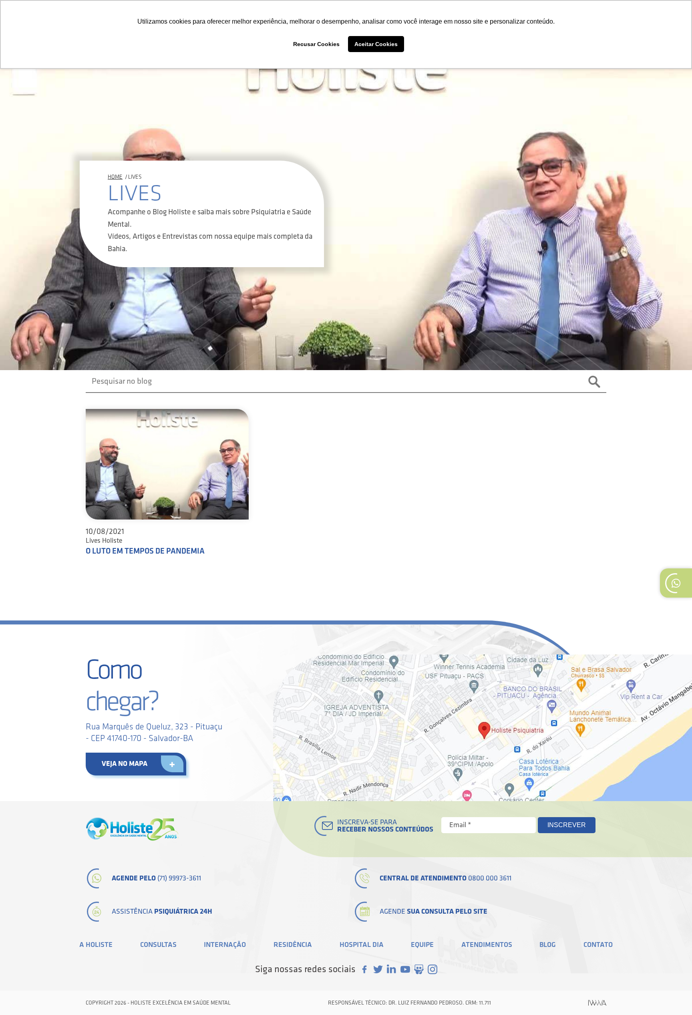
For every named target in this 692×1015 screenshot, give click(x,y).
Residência (293, 944)
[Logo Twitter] (378, 969)
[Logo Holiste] (132, 829)
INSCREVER (566, 825)
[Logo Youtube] (405, 969)
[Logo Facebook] (364, 969)
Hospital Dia (362, 944)
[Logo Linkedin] (391, 969)
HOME (115, 176)
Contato (598, 944)
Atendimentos (486, 944)
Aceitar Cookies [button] (376, 44)
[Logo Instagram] (432, 969)
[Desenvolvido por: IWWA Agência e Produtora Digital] (597, 1003)
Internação (225, 944)
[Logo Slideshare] (419, 969)
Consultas (158, 944)
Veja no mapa (124, 763)
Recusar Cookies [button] (316, 44)
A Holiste (96, 944)
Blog (547, 944)
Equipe (422, 944)
